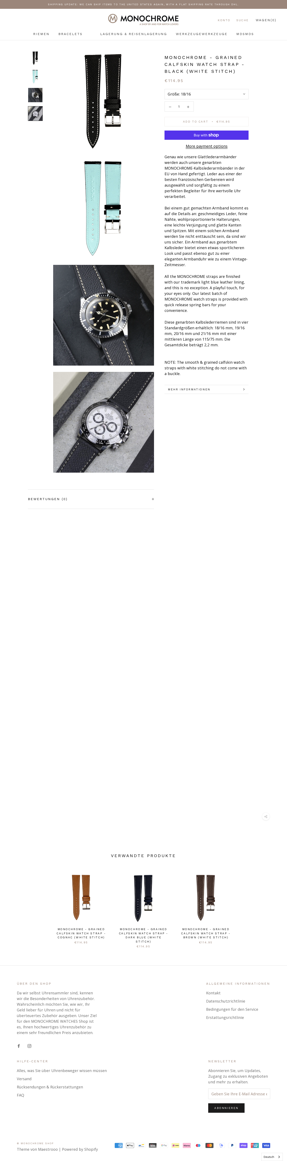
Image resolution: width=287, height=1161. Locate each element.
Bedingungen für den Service (232, 1009)
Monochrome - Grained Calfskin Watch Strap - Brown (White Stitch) (205, 933)
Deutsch (269, 1157)
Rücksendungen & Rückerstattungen (50, 1086)
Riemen (41, 34)
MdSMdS (245, 34)
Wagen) (266, 20)
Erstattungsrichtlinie (225, 1017)
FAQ (20, 1095)
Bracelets (70, 34)
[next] (274, 906)
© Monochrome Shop (35, 1143)
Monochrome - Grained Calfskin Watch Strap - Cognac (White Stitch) (81, 933)
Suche (242, 20)
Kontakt (213, 992)
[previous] (13, 906)
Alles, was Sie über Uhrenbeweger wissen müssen (62, 1070)
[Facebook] (19, 1046)
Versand (24, 1078)
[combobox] (272, 1157)
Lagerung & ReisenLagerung (133, 34)
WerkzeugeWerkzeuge (202, 34)
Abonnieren (226, 1108)
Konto (224, 20)
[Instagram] (29, 1046)
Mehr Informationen (189, 389)
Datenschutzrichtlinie (225, 1001)
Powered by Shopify (80, 1149)
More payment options (207, 146)
